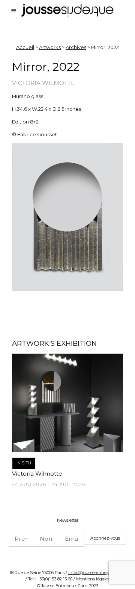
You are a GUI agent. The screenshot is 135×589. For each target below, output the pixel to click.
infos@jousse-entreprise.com (96, 572)
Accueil (25, 47)
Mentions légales (93, 579)
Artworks (50, 47)
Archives (76, 47)
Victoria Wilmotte (43, 82)
